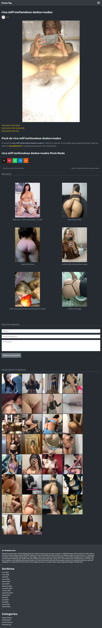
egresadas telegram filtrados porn (72, 562)
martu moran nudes (44, 557)
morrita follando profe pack (25, 553)
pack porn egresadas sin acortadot (62, 557)
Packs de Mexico (7, 622)
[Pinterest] (9, 160)
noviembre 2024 (7, 588)
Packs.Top (7, 3)
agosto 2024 (6, 595)
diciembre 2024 (7, 586)
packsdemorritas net (80, 560)
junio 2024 (5, 600)
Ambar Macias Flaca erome (20, 562)
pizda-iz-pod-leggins (30, 557)
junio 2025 (5, 572)
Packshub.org (6, 624)
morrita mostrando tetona (10, 555)
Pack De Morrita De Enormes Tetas (48, 560)
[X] (4, 160)
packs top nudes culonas (86, 553)
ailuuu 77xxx (57, 558)
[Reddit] (26, 160)
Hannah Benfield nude (26, 555)
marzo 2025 (6, 579)
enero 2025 (5, 584)
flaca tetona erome (36, 558)
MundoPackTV (6, 620)
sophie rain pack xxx (66, 560)
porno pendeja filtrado (16, 557)
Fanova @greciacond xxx (37, 562)
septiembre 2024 (7, 593)
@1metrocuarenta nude (9, 553)
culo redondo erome (18, 560)
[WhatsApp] (15, 160)
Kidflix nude (25, 558)
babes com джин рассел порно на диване (48, 553)
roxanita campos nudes (53, 562)
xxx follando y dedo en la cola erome (72, 555)
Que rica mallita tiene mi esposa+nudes (85, 168)
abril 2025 (5, 577)
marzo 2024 (6, 604)
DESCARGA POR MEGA (11, 125)
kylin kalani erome (54, 555)
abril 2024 (5, 602)
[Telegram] (20, 160)
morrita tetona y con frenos (82, 558)
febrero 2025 (6, 581)
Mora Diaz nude (48, 558)
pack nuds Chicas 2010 (41, 555)
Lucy (7, 17)
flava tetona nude (67, 558)
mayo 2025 (5, 575)
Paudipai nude (89, 557)
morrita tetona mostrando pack (12, 558)
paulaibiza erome (78, 557)
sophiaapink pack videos (70, 553)
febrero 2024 (6, 606)
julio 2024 (5, 597)
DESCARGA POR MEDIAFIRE (13, 128)
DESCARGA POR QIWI (10, 131)
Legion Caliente (7, 618)
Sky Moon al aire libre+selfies (13, 168)
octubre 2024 (6, 591)
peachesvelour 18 (31, 560)
